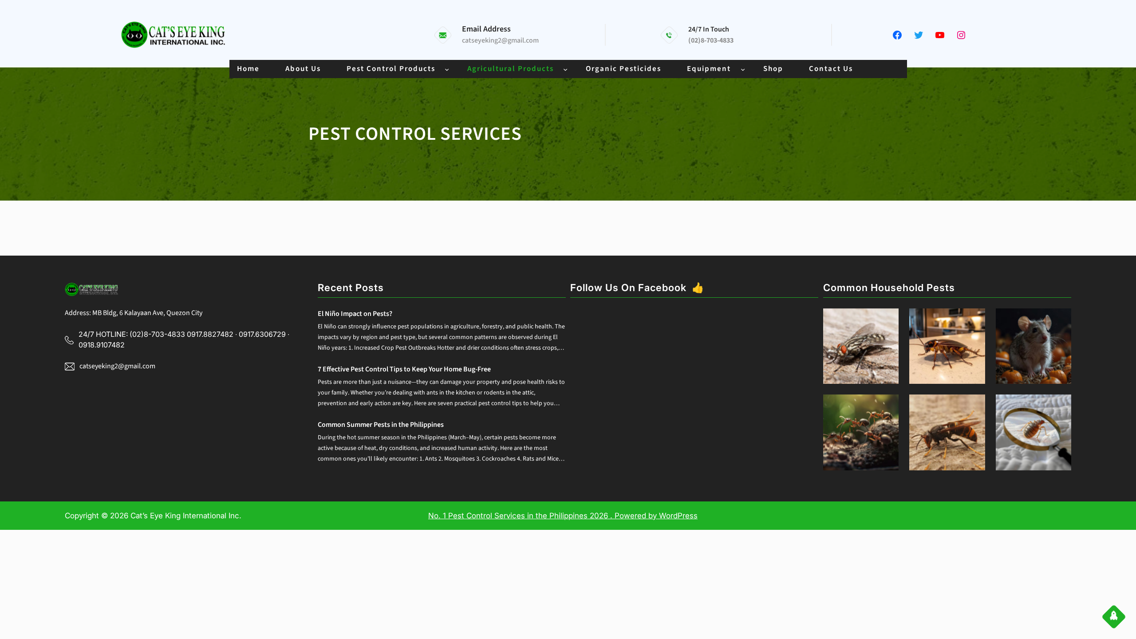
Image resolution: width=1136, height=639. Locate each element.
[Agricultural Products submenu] (565, 69)
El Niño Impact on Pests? (355, 314)
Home (248, 68)
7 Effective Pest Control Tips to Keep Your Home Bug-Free (404, 369)
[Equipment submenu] (743, 69)
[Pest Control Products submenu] (447, 69)
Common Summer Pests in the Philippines (381, 425)
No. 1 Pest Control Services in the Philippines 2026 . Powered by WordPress (563, 515)
